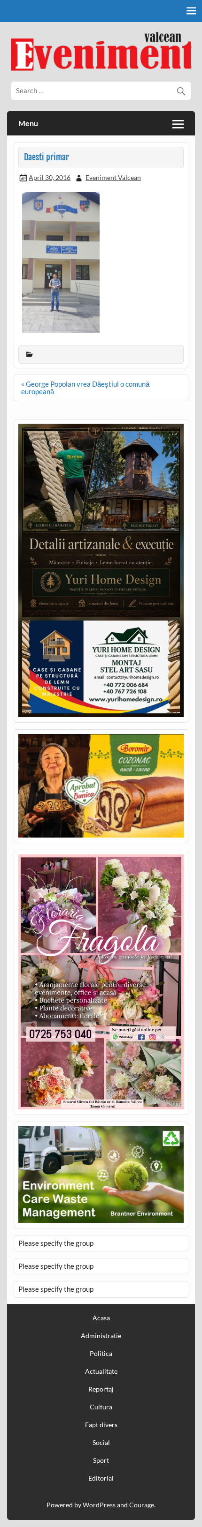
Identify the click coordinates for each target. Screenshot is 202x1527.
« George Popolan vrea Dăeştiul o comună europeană (85, 387)
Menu (28, 123)
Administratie (101, 1335)
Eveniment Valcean (113, 177)
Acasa (101, 1318)
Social (101, 1442)
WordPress (99, 1505)
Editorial (101, 1478)
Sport (101, 1460)
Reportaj (101, 1389)
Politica (101, 1353)
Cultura (101, 1407)
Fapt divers (101, 1425)
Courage (141, 1505)
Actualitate (101, 1371)
